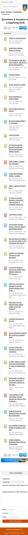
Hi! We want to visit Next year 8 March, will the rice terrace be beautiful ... (18, 62)
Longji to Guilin (14, 135)
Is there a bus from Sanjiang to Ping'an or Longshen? (16, 349)
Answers (9, 12)
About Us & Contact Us (14, 529)
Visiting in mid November (17, 38)
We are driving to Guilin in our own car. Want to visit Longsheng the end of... (18, 241)
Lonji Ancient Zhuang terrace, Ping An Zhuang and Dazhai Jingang (17, 227)
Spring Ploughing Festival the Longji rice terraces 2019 (17, 335)
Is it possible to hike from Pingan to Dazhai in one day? (17, 428)
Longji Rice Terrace (15, 214)
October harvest (14, 75)
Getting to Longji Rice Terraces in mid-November (16, 255)
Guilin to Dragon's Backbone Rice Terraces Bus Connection (17, 413)
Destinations (17, 12)
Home (3, 12)
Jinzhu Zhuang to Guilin (17, 85)
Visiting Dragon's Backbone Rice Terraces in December (17, 442)
